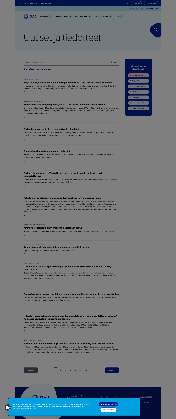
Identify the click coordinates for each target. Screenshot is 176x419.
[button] (8, 407)
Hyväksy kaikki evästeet (108, 404)
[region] (74, 407)
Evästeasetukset (108, 410)
